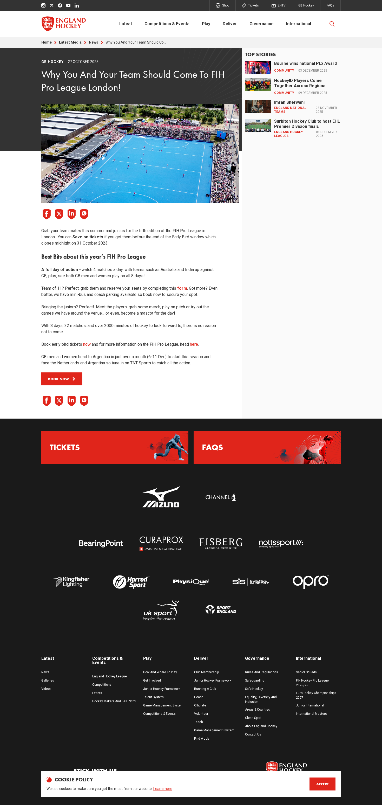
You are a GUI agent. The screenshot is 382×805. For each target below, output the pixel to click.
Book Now (58, 379)
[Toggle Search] (332, 24)
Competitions (101, 684)
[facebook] (60, 5)
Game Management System (163, 705)
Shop (225, 5)
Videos (46, 689)
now (87, 344)
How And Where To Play (160, 672)
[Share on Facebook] (46, 214)
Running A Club (205, 689)
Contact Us (253, 734)
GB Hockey (306, 5)
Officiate (200, 705)
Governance (261, 23)
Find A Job (201, 738)
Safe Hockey (254, 689)
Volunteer (201, 714)
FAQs (330, 5)
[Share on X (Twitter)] (59, 214)
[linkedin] (77, 5)
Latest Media (70, 42)
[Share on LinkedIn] (71, 214)
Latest (125, 23)
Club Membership (206, 672)
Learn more (162, 789)
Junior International (310, 705)
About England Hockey (261, 726)
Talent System (153, 697)
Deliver (230, 23)
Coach (198, 697)
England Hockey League (109, 676)
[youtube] (68, 5)
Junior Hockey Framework (161, 689)
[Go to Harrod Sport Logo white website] (131, 582)
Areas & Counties (257, 709)
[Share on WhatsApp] (84, 214)
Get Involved (152, 680)
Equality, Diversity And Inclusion (261, 699)
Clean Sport (253, 718)
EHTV (282, 5)
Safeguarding (254, 680)
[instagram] (43, 5)
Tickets (253, 5)
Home (46, 42)
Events (97, 693)
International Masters (311, 714)
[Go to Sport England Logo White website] (221, 609)
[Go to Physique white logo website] (191, 582)
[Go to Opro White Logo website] (311, 582)
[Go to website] (161, 497)
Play (206, 23)
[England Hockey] (63, 24)
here (194, 344)
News (93, 42)
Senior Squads (306, 672)
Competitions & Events (166, 23)
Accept (322, 784)
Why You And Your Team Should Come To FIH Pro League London (137, 42)
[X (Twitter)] (52, 5)
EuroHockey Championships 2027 (316, 695)
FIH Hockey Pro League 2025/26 (312, 683)
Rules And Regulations (261, 672)
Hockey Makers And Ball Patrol (114, 701)
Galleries (47, 680)
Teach (198, 722)
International (298, 23)
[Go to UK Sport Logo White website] (161, 609)
